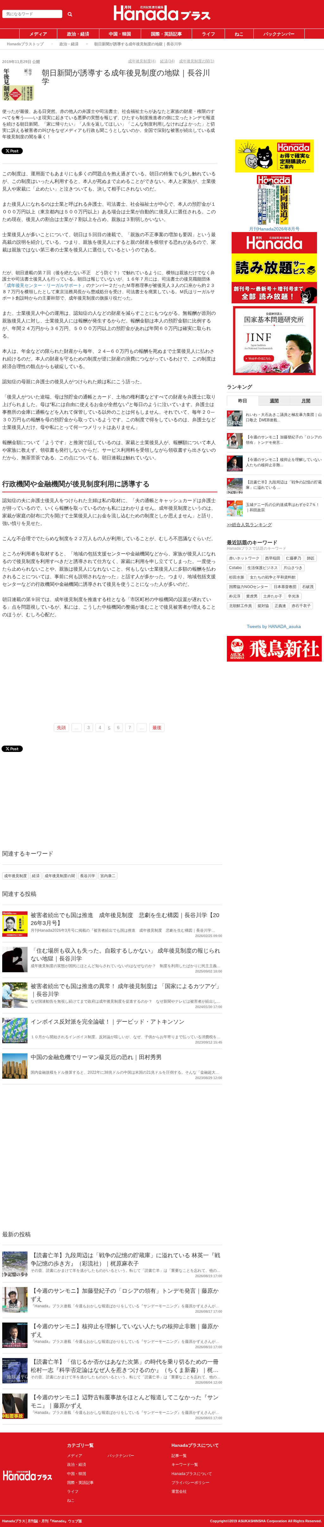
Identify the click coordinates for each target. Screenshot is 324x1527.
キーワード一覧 (184, 1464)
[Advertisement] (109, 671)
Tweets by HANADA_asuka (274, 626)
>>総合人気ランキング (249, 524)
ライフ (208, 33)
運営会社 (179, 1491)
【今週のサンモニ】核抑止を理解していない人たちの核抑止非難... (284, 462)
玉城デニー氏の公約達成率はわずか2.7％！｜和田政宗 (283, 507)
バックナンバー (279, 33)
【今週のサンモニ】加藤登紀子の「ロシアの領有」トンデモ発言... (284, 440)
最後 (157, 727)
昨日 (242, 400)
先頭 (61, 727)
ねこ (239, 33)
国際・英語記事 (166, 33)
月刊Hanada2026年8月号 (274, 228)
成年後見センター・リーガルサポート (44, 285)
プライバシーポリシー (190, 1482)
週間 (274, 400)
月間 (306, 400)
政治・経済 (78, 33)
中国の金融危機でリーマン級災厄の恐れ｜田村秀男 (96, 1057)
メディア (38, 33)
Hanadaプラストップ (25, 44)
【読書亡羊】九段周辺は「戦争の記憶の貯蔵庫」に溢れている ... (284, 485)
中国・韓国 (120, 33)
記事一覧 (179, 1455)
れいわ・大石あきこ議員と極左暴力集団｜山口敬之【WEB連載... (284, 417)
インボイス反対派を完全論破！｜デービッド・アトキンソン (107, 1022)
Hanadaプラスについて (191, 1474)
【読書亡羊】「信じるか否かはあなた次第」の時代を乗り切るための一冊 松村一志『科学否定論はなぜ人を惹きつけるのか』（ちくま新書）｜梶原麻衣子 (125, 1370)
